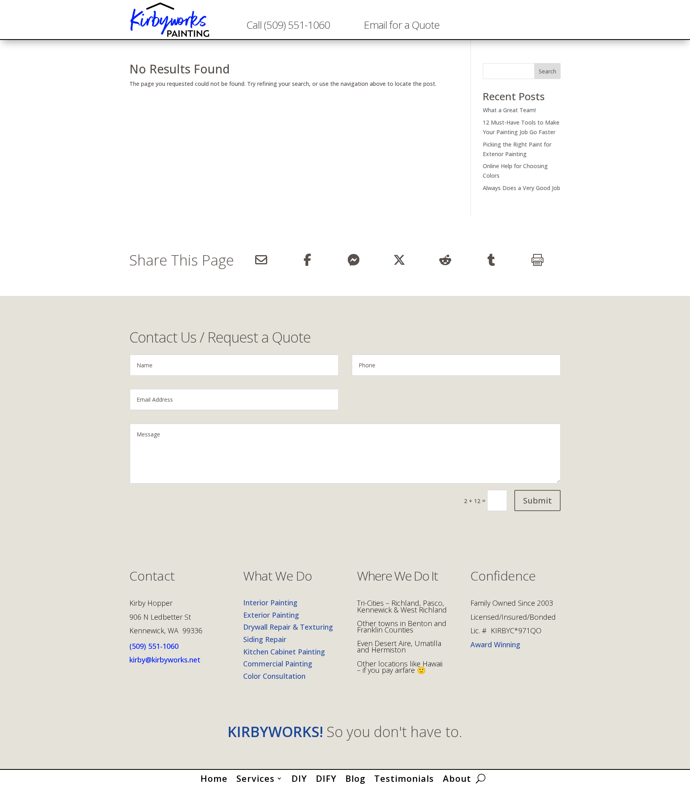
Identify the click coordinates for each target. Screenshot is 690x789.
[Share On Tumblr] (491, 260)
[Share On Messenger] (353, 260)
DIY (299, 776)
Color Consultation (274, 676)
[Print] (538, 260)
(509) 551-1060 (153, 646)
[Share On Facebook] (307, 260)
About (457, 776)
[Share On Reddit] (445, 260)
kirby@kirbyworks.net (164, 659)
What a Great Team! (509, 110)
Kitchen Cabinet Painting (284, 651)
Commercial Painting (277, 663)
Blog (355, 776)
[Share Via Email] (261, 260)
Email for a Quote (402, 25)
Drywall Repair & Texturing (288, 627)
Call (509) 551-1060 (288, 25)
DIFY (326, 776)
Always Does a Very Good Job (521, 188)
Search (547, 71)
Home (214, 776)
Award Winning (495, 644)
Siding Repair (264, 639)
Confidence (503, 576)
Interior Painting (270, 602)
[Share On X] (399, 260)
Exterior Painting (271, 615)
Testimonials (404, 776)
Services (255, 776)
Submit (537, 500)
